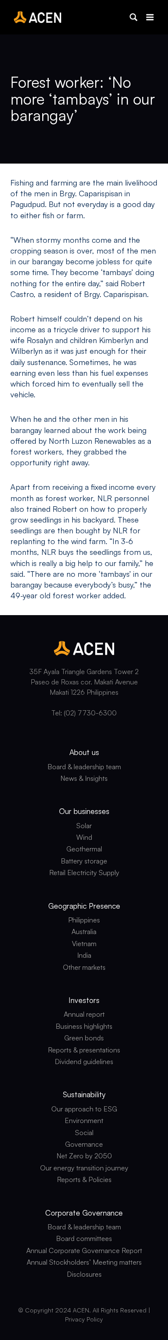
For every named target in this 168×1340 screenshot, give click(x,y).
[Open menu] (150, 17)
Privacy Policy (84, 1319)
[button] (133, 17)
